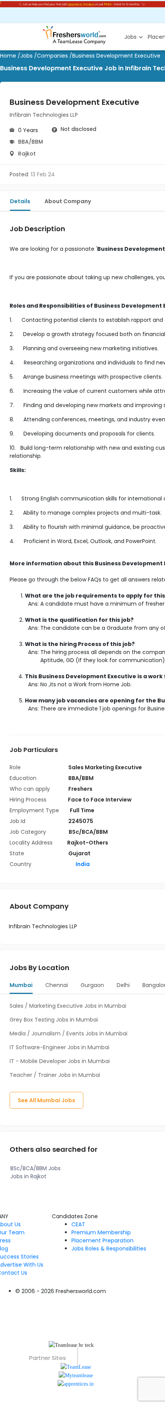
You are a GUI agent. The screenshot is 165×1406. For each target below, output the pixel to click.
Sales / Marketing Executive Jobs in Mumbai (68, 1006)
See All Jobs (46, 1100)
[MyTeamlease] (76, 1375)
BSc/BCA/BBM (88, 832)
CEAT (78, 1224)
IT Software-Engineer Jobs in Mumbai (59, 1047)
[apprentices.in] (76, 1383)
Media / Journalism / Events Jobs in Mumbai (68, 1033)
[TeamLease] (76, 1366)
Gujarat (79, 853)
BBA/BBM (30, 142)
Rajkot (27, 153)
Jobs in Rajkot (28, 1176)
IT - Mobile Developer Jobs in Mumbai (60, 1061)
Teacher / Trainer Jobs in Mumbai (55, 1075)
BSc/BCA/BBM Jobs (35, 1168)
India (82, 864)
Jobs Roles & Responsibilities (108, 1248)
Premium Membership (101, 1232)
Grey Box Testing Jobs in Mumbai (54, 1019)
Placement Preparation (102, 1240)
